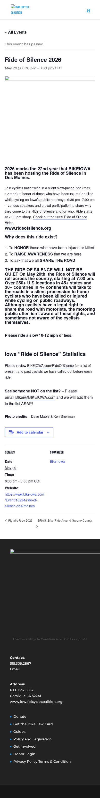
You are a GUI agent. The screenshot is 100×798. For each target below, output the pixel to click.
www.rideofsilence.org (28, 228)
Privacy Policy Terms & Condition (42, 761)
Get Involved (24, 746)
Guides (19, 731)
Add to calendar (30, 432)
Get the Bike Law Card (33, 724)
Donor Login (24, 754)
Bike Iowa (57, 461)
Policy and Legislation (32, 739)
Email (15, 669)
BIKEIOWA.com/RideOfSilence (50, 365)
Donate (19, 716)
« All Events (16, 32)
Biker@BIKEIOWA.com (35, 397)
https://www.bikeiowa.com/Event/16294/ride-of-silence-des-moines (24, 500)
